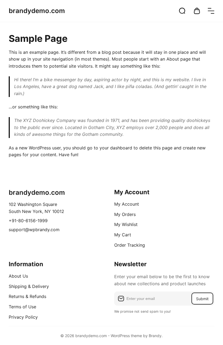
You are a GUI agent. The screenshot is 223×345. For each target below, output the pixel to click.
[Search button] (182, 11)
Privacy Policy (23, 317)
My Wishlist (126, 224)
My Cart (122, 234)
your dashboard (116, 147)
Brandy (155, 335)
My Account (126, 204)
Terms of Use (22, 306)
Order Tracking (129, 245)
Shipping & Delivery (29, 286)
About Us (18, 276)
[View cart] (197, 11)
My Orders (125, 214)
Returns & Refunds (27, 296)
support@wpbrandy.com (34, 229)
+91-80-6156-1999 (28, 220)
